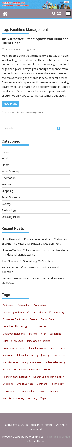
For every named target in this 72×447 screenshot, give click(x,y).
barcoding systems (13, 312)
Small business (25, 383)
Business (9, 112)
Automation (24, 305)
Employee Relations (14, 333)
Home (6, 165)
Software (42, 383)
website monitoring (13, 398)
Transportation (27, 391)
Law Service (59, 355)
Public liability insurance (27, 369)
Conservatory (56, 312)
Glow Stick (17, 340)
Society (6, 204)
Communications (36, 312)
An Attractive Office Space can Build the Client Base (35, 41)
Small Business (11, 197)
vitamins (53, 391)
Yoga (43, 398)
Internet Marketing (27, 355)
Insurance (8, 355)
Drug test (43, 326)
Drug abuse (27, 326)
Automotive (40, 305)
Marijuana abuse (32, 362)
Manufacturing (11, 171)
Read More (10, 103)
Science (6, 184)
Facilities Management (31, 112)
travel (42, 391)
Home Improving (37, 348)
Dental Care (47, 319)
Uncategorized (11, 217)
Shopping (7, 191)
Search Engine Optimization (48, 376)
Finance (32, 333)
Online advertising (55, 362)
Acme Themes (38, 441)
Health (6, 158)
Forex (43, 333)
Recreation (9, 178)
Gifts (5, 340)
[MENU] (68, 13)
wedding (32, 398)
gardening (55, 333)
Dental (33, 319)
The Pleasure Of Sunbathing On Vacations (28, 261)
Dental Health (10, 326)
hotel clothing (57, 348)
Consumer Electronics (15, 319)
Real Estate (50, 369)
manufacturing (11, 362)
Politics (6, 369)
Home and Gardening (38, 340)
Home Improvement (14, 348)
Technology (9, 210)
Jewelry (45, 355)
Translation (9, 391)
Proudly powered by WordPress (23, 436)
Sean (32, 49)
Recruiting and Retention (16, 376)
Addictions (8, 305)
